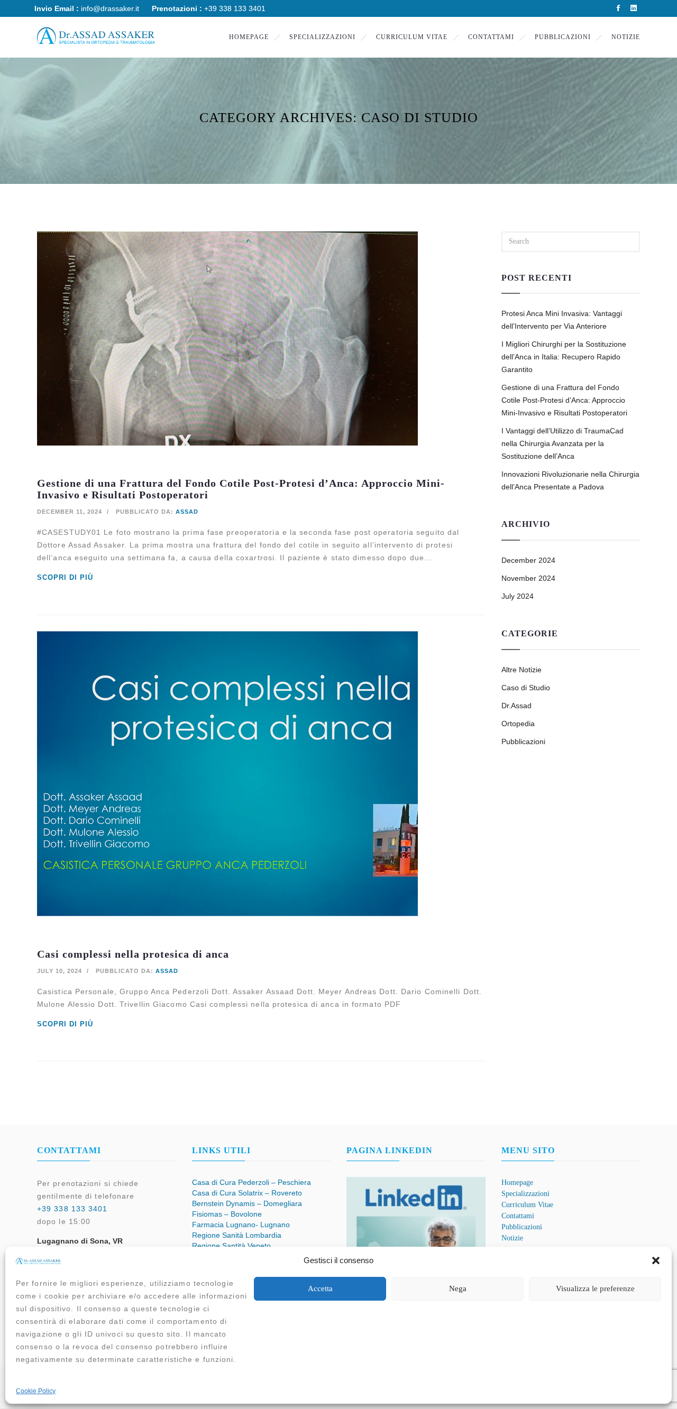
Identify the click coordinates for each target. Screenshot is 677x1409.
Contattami (491, 37)
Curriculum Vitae (411, 37)
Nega (457, 1288)
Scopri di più (65, 577)
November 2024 (528, 578)
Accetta (320, 1288)
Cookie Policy (36, 1391)
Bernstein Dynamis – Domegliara (247, 1203)
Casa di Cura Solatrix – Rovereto (247, 1193)
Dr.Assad (516, 705)
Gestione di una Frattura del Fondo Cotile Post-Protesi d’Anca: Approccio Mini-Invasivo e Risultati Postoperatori (564, 400)
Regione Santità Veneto (231, 1245)
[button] (656, 1260)
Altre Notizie (521, 669)
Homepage (249, 37)
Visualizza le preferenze (595, 1288)
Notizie (625, 37)
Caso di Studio (525, 687)
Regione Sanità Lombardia (236, 1235)
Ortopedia (518, 723)
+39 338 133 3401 (72, 1208)
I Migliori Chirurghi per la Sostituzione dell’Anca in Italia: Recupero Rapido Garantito (563, 357)
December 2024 (528, 560)
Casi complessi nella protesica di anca (133, 954)
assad (187, 511)
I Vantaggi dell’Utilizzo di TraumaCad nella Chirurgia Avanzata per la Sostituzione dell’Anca (562, 443)
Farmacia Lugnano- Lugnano (241, 1224)
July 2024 (517, 596)
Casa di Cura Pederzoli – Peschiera (251, 1182)
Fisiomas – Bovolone (227, 1214)
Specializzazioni (322, 37)
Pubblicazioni (563, 37)
